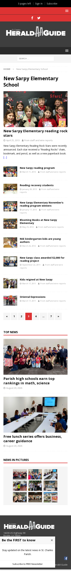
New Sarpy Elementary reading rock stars (35, 133)
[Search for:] (35, 58)
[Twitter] (39, 18)
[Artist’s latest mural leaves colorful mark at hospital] (50, 485)
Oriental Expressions (32, 296)
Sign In (39, 3)
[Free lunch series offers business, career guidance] (35, 415)
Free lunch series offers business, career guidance (32, 438)
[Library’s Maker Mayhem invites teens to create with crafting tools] (20, 485)
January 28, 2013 (29, 189)
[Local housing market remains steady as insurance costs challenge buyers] (50, 497)
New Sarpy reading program (37, 167)
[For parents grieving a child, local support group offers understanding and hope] (20, 497)
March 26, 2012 (29, 246)
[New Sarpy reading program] (10, 171)
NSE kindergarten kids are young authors (40, 240)
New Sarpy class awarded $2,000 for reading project (42, 259)
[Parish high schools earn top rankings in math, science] (35, 357)
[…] (5, 157)
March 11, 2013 (29, 172)
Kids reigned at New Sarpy (36, 279)
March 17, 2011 (29, 283)
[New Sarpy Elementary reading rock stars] (35, 109)
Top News (10, 332)
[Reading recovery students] (10, 189)
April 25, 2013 (13, 140)
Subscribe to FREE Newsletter (27, 564)
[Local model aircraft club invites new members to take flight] (35, 474)
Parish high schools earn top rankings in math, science (29, 380)
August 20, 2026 (14, 387)
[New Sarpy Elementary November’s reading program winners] (10, 206)
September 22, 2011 (31, 264)
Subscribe (52, 3)
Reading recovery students (37, 185)
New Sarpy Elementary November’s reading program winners (41, 204)
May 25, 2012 (28, 227)
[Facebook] (32, 18)
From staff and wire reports (38, 140)
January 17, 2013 (29, 209)
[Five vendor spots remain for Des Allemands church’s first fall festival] (35, 497)
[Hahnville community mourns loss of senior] (35, 485)
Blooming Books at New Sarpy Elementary (38, 221)
